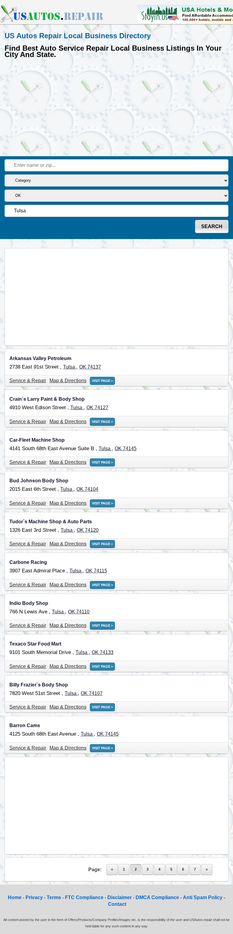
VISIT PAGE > (102, 381)
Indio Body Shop (28, 603)
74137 (94, 366)
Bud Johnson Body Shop (38, 480)
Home (15, 897)
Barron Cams (24, 725)
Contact (117, 904)
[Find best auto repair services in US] (52, 21)
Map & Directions (67, 380)
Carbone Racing (28, 562)
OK (83, 366)
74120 (92, 530)
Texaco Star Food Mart (35, 643)
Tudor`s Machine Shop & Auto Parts (50, 521)
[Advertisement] (116, 106)
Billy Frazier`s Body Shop (38, 684)
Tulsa (69, 366)
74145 (130, 448)
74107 (96, 693)
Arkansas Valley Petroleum (40, 358)
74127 (101, 407)
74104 (91, 489)
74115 (100, 570)
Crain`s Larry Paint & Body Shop (47, 399)
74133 (106, 652)
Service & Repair (27, 380)
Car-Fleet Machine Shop (37, 440)
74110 (82, 611)
